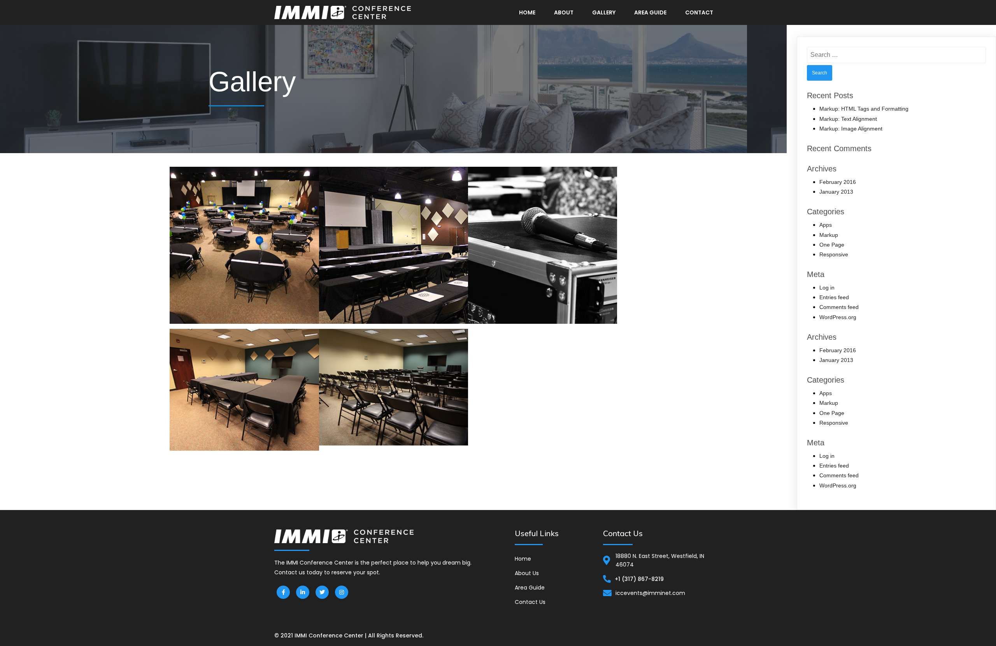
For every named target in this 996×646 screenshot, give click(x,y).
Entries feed (834, 297)
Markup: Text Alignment (848, 119)
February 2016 (837, 182)
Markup (828, 235)
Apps (825, 225)
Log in (827, 287)
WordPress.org (837, 317)
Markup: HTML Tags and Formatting (863, 109)
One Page (831, 245)
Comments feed (839, 307)
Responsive (833, 254)
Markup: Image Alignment (850, 128)
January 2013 (836, 192)
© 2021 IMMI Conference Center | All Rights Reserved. (348, 635)
